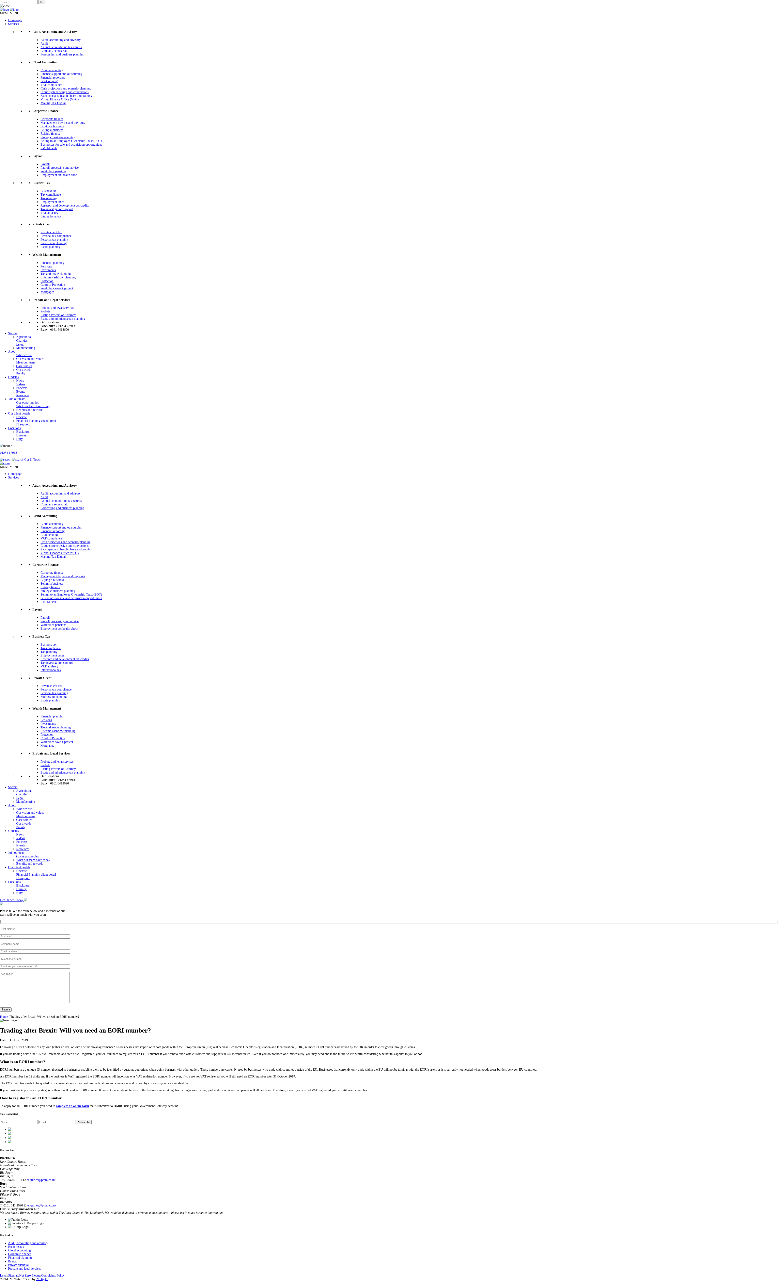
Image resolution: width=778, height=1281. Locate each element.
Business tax (49, 191)
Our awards (23, 369)
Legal (20, 344)
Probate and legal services (57, 307)
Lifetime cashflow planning (58, 277)
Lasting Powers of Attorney (58, 315)
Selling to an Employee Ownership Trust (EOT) (71, 141)
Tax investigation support (57, 209)
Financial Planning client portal (36, 420)
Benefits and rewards (29, 409)
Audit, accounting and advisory (61, 40)
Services (13, 24)
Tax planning (49, 198)
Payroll (45, 164)
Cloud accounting (52, 70)
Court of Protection (53, 284)
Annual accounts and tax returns (61, 47)
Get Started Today (12, 900)
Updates (13, 377)
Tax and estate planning (56, 273)
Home (4, 1016)
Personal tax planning (54, 239)
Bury (19, 439)
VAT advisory (49, 212)
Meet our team (25, 362)
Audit (44, 43)
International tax (51, 216)
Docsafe (21, 417)
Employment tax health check (59, 175)
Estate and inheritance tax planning (63, 318)
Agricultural (24, 337)
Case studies (24, 366)
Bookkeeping (49, 81)
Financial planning (52, 262)
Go (41, 2)
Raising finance (50, 133)
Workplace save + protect (57, 288)
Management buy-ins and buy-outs (63, 122)
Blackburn (23, 431)
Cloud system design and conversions (65, 92)
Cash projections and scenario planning (66, 88)
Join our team (16, 399)
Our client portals (19, 413)
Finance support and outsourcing (61, 74)
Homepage (15, 20)
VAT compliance (51, 84)
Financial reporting (53, 77)
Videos (20, 384)
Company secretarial (54, 50)
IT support (23, 424)
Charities (22, 340)
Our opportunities (27, 402)
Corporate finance (52, 119)
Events (20, 391)
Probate (45, 311)
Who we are (24, 355)
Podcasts (21, 388)
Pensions (46, 266)
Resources (22, 395)
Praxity (20, 373)
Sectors (12, 333)
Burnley (21, 435)
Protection (47, 281)
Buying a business (52, 126)
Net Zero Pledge (29, 1275)
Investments (48, 270)
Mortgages (47, 292)
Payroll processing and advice (60, 167)
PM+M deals (49, 148)
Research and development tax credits (65, 205)
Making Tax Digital (53, 103)
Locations (14, 428)
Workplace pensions (53, 171)
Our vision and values (30, 358)
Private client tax (51, 232)
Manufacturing (25, 348)
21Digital (42, 1279)
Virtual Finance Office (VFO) (60, 99)
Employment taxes (52, 202)
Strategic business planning (58, 137)
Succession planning (54, 243)
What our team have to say (33, 406)
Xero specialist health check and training (66, 95)
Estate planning (50, 246)
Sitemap (13, 1275)
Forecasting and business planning (62, 54)
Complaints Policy (53, 1275)
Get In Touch (32, 459)
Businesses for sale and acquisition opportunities (71, 144)
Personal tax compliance (56, 236)
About (12, 351)
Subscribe (84, 1122)
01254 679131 (9, 452)
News (20, 380)
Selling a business (52, 130)
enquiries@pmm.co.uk (41, 1180)
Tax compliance (51, 194)
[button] (9, 13)
